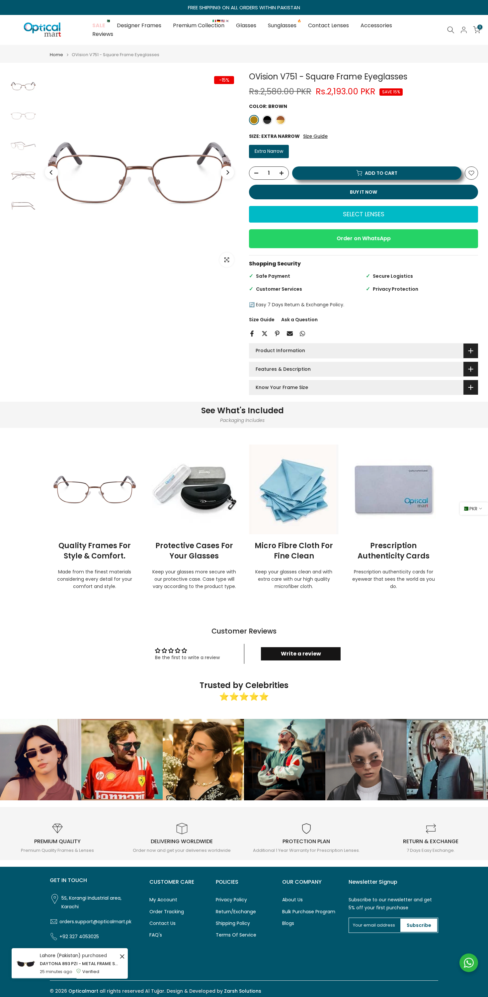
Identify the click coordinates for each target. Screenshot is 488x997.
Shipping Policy (233, 923)
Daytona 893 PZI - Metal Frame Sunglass (79, 963)
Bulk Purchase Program (308, 912)
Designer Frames (139, 25)
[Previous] (51, 172)
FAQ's (155, 935)
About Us (292, 900)
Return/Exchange (236, 912)
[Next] (227, 172)
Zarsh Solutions (242, 991)
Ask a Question (299, 319)
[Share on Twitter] (265, 334)
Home (56, 54)
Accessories (376, 25)
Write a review (301, 653)
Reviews (102, 34)
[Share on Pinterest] (277, 334)
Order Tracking (166, 912)
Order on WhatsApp (364, 238)
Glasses (246, 25)
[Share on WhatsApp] (302, 334)
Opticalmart (83, 991)
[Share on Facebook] (252, 334)
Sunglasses (284, 25)
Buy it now (363, 192)
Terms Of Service (236, 935)
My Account (163, 900)
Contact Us (162, 923)
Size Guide (315, 136)
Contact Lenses (328, 25)
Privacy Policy (231, 900)
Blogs (288, 923)
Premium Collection (201, 25)
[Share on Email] (290, 334)
